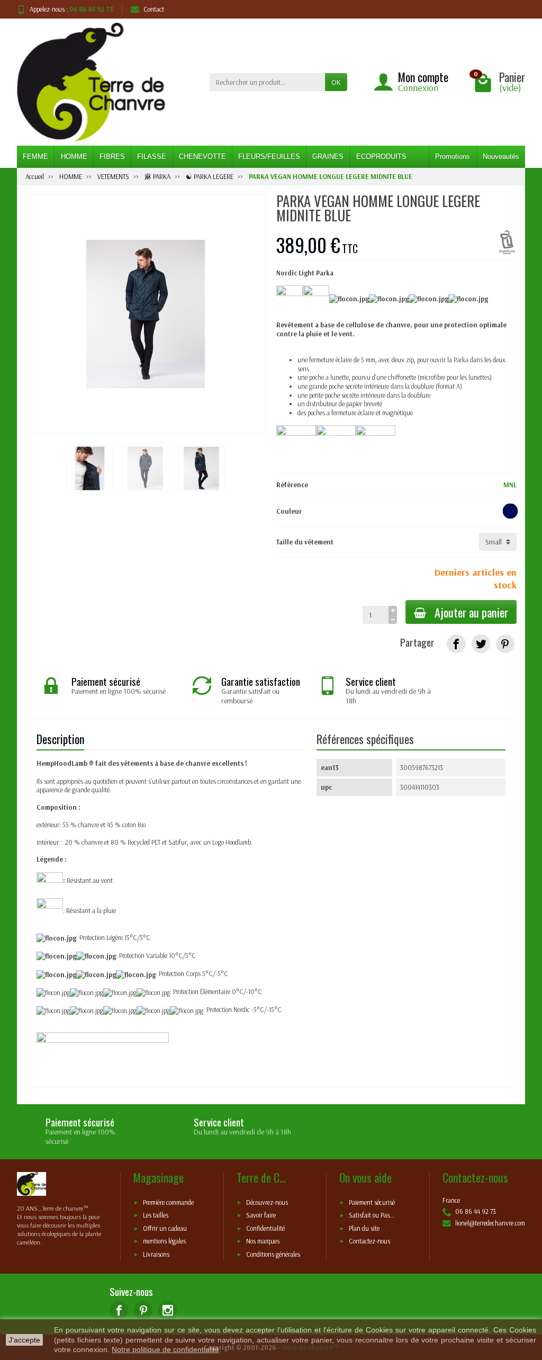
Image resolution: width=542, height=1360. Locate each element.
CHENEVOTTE (202, 156)
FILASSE (151, 156)
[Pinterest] (505, 643)
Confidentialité (265, 1228)
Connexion (418, 88)
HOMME (74, 156)
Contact (153, 9)
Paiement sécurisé (372, 1202)
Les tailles (155, 1215)
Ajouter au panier (471, 612)
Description (60, 738)
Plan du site (364, 1228)
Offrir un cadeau (165, 1228)
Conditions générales (273, 1254)
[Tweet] (481, 643)
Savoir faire (261, 1215)
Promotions (452, 156)
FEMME (35, 156)
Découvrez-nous (267, 1202)
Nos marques (262, 1241)
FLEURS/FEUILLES (269, 156)
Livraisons (156, 1254)
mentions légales (164, 1241)
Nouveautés (501, 156)
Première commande (168, 1202)
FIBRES (112, 156)
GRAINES (328, 156)
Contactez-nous (369, 1241)
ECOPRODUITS (381, 156)
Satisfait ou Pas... (371, 1215)
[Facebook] (119, 1310)
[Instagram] (167, 1310)
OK (336, 82)
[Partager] (456, 643)
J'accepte (24, 1340)
